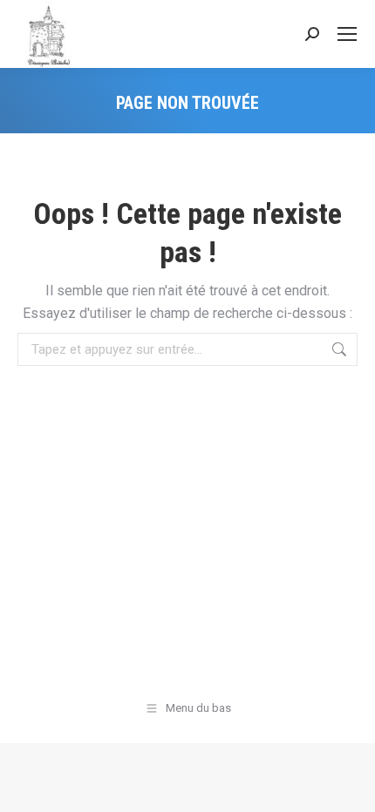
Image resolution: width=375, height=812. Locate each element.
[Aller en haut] (348, 785)
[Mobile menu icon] (347, 34)
